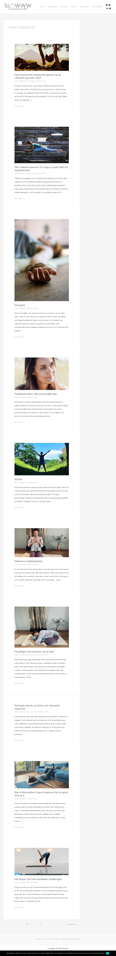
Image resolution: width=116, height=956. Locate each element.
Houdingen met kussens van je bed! (34, 651)
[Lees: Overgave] (41, 260)
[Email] (107, 8)
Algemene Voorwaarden (71, 939)
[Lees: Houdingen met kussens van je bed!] (41, 627)
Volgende (72, 924)
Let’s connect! (97, 6)
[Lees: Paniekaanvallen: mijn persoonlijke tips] (41, 374)
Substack (63, 6)
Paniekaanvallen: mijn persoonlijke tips (35, 393)
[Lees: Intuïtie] (41, 459)
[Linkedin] (110, 8)
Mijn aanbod (52, 6)
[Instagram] (109, 5)
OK (107, 953)
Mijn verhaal (84, 6)
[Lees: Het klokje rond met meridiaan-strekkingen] (41, 861)
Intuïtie (18, 479)
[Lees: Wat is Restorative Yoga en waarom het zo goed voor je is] (41, 775)
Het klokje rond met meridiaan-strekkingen (38, 879)
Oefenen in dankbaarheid (28, 561)
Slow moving (32, 655)
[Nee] (114, 953)
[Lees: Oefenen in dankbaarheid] (41, 543)
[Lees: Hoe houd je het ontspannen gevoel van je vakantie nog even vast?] (41, 57)
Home (42, 6)
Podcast (74, 6)
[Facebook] (107, 5)
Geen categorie (20, 81)
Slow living (31, 81)
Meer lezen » (19, 106)
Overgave (19, 305)
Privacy (57, 939)
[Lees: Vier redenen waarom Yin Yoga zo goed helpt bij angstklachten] (41, 145)
